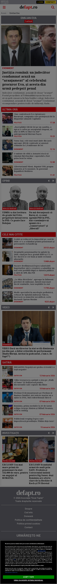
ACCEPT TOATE (28, 577)
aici (14, 559)
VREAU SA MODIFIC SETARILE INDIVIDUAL (28, 580)
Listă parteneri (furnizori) (11, 572)
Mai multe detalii (41, 550)
